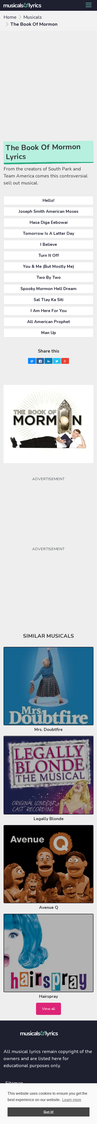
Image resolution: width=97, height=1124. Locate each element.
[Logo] (24, 5)
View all (48, 1008)
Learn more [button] (71, 1100)
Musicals (32, 17)
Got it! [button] (49, 1112)
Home (10, 17)
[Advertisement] (48, 81)
